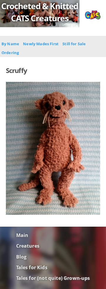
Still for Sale (74, 43)
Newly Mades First (41, 43)
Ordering (10, 52)
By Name (10, 43)
